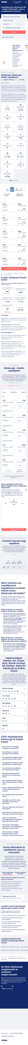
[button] (8, 24)
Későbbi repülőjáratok (19, 470)
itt (17, 477)
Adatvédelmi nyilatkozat (7, 1036)
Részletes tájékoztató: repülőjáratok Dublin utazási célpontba (13, 930)
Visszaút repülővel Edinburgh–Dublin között (14, 915)
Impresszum (4, 1033)
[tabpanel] (14, 519)
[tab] (6, 194)
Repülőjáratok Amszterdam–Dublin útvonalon (13, 950)
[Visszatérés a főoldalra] (4, 2)
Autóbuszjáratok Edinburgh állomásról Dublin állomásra (12, 918)
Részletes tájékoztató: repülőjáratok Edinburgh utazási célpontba (11, 926)
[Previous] (4, 562)
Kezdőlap (3, 956)
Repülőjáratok (12, 956)
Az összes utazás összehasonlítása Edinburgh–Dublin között (11, 922)
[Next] (24, 189)
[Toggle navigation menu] (26, 2)
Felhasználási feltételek (16, 1033)
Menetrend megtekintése (7, 311)
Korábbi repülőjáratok (8, 470)
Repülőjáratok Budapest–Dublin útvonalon (12, 947)
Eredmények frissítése (13, 385)
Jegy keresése (7, 293)
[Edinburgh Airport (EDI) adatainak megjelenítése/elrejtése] (25, 897)
